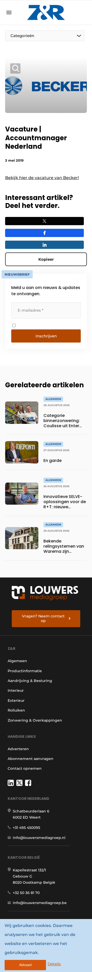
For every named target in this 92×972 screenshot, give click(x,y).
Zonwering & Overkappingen (35, 720)
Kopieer (46, 259)
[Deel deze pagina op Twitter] (44, 221)
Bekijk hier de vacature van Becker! (42, 177)
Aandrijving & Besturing (30, 680)
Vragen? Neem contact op (43, 618)
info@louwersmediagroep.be (40, 902)
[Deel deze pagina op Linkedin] (44, 245)
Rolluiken (16, 710)
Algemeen (17, 661)
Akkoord (25, 965)
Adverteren (18, 749)
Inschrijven (46, 336)
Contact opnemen (25, 768)
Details (54, 963)
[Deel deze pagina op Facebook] (44, 233)
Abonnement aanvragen (30, 758)
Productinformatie (25, 671)
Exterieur (16, 700)
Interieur (16, 690)
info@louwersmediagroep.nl (39, 837)
